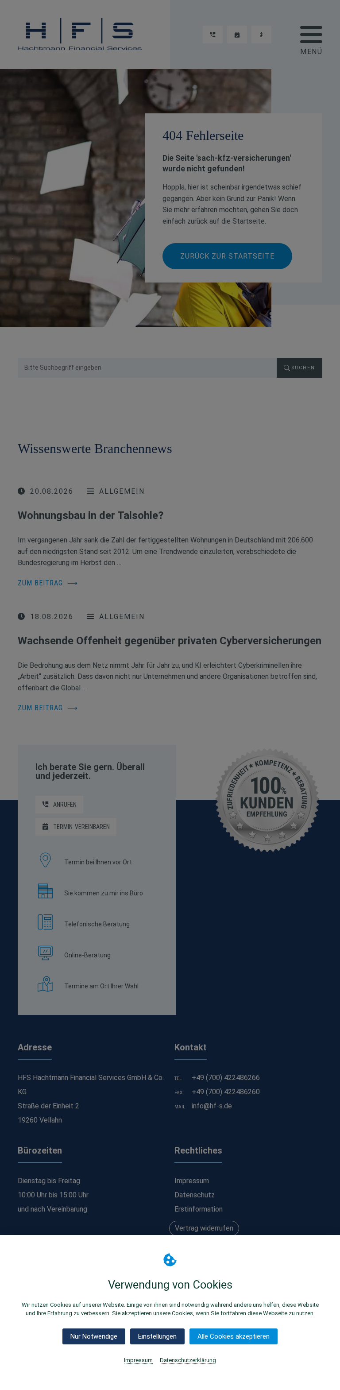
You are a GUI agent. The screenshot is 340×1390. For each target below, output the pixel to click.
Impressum (138, 1360)
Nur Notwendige (93, 1336)
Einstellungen (157, 1336)
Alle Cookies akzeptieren (233, 1336)
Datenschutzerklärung (188, 1360)
